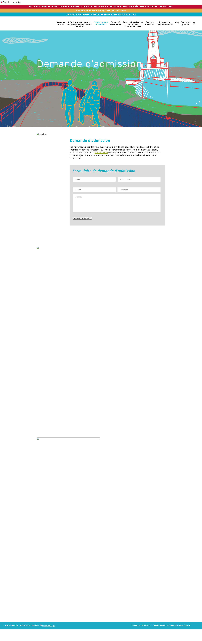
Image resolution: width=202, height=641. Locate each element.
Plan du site (185, 625)
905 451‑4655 (101, 152)
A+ (19, 2)
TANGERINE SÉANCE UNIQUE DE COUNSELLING (101, 10)
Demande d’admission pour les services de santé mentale (101, 14)
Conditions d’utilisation (141, 625)
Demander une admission (82, 218)
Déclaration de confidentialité (165, 625)
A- (14, 3)
